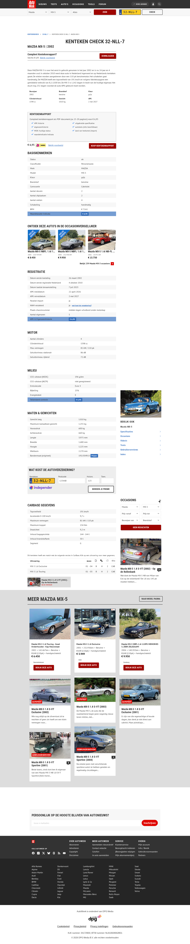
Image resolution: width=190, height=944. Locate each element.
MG (84, 897)
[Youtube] (65, 853)
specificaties (126, 431)
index (123, 454)
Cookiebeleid (63, 926)
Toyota (137, 885)
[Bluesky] (49, 853)
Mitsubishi (113, 869)
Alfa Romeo (37, 866)
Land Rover (88, 872)
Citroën (35, 891)
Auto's (64, 4)
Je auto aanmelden (100, 855)
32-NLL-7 (45, 34)
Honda (60, 881)
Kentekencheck (33, 34)
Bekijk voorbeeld (47, 57)
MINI (111, 866)
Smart (137, 872)
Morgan (112, 872)
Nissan (112, 875)
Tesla (137, 881)
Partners (141, 855)
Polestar (112, 885)
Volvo (137, 891)
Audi (34, 875)
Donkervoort (62, 866)
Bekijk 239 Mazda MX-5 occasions (95, 263)
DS (58, 869)
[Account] (154, 4)
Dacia (34, 897)
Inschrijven (150, 823)
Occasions (78, 4)
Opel (111, 878)
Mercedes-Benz (90, 894)
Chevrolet (36, 888)
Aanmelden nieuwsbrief (102, 844)
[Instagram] (39, 853)
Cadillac (35, 885)
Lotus (85, 878)
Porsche (112, 888)
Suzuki (138, 878)
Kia (58, 897)
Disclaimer (73, 855)
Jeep (59, 894)
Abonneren (74, 844)
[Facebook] (34, 853)
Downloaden (108, 56)
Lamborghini (88, 866)
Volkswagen (140, 888)
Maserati (87, 885)
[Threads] (55, 853)
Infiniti (60, 888)
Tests (54, 4)
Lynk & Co (87, 881)
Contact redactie (99, 848)
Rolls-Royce (114, 894)
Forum (102, 4)
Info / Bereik (143, 848)
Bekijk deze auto (44, 667)
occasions (125, 436)
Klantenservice (121, 844)
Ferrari (60, 872)
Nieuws (43, 4)
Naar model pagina (151, 599)
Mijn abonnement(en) (124, 855)
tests (123, 445)
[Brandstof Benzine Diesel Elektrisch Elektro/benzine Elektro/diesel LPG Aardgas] (151, 520)
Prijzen (94, 456)
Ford (59, 878)
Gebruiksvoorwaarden (148, 851)
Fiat (59, 875)
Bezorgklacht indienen (125, 848)
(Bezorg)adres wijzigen (125, 851)
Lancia (86, 869)
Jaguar (60, 891)
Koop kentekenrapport (102, 146)
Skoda (137, 869)
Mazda (86, 888)
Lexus (85, 875)
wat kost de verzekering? (82, 305)
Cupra (34, 894)
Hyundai (61, 885)
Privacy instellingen (99, 926)
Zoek (105, 12)
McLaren (87, 891)
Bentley (35, 878)
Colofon (95, 851)
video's (123, 440)
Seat (137, 866)
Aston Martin (37, 872)
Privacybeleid (80, 926)
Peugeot (112, 881)
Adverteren (74, 848)
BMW (34, 881)
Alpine (34, 869)
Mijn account (144, 844)
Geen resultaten (141, 527)
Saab (111, 897)
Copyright (73, 851)
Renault (112, 891)
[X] (44, 853)
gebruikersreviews (129, 450)
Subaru (138, 875)
